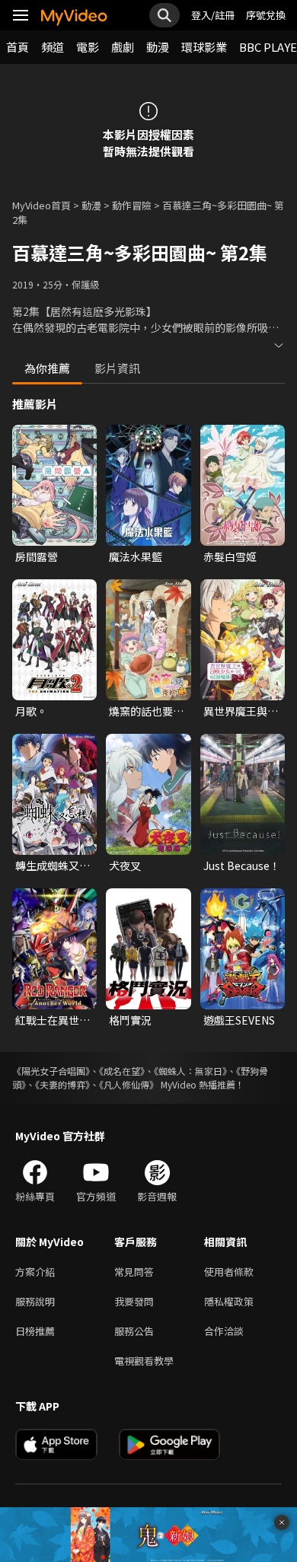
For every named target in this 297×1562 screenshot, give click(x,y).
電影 (87, 47)
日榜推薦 (35, 1331)
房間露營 (36, 556)
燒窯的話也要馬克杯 (146, 711)
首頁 (17, 47)
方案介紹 (35, 1271)
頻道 (52, 47)
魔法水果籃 (135, 556)
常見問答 (134, 1271)
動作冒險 (132, 205)
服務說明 (35, 1301)
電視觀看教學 (144, 1360)
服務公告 (134, 1331)
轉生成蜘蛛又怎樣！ (52, 865)
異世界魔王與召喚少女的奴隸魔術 (240, 711)
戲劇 (122, 47)
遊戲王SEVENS (239, 1020)
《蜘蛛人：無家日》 (190, 1070)
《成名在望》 (122, 1070)
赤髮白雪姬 (230, 556)
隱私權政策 (229, 1301)
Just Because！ (241, 865)
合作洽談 (224, 1331)
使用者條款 (229, 1271)
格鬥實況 (130, 1020)
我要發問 (134, 1301)
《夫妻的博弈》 (62, 1084)
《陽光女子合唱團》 (51, 1070)
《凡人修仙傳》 (128, 1084)
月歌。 (31, 711)
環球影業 (204, 47)
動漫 (157, 47)
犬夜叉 (125, 865)
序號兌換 (266, 15)
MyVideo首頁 (41, 205)
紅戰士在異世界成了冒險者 (52, 1020)
